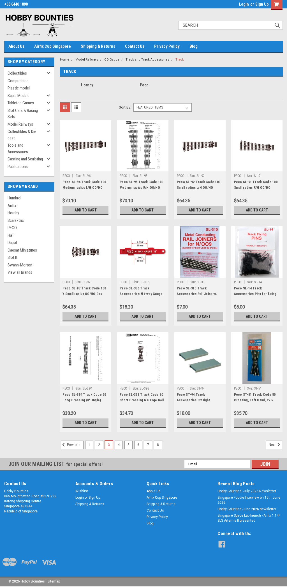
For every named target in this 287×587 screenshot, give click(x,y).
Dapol (12, 242)
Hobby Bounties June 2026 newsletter (246, 509)
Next (273, 445)
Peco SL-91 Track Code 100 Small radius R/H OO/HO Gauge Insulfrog (255, 187)
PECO (12, 227)
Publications (18, 166)
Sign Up (262, 4)
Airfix (12, 205)
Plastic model (19, 88)
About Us (16, 46)
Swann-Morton (20, 265)
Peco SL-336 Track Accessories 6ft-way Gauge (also (141, 293)
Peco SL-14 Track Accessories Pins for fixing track (255, 293)
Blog (193, 46)
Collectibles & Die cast (22, 135)
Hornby (13, 212)
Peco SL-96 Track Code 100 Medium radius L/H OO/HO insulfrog (84, 187)
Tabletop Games (21, 102)
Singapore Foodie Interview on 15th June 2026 (248, 500)
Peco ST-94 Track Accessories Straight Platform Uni (193, 400)
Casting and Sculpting (25, 159)
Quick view (85, 167)
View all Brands (20, 272)
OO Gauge (111, 59)
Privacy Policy (167, 46)
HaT (11, 235)
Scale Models (18, 95)
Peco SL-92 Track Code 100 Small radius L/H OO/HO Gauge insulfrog (198, 187)
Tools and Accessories (18, 148)
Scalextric (16, 220)
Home (64, 59)
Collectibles (17, 73)
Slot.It (12, 257)
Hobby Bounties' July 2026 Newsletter (246, 491)
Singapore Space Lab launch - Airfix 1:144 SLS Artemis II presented (249, 518)
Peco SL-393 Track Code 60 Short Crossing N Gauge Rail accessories (142, 400)
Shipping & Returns (98, 46)
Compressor (18, 80)
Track (179, 59)
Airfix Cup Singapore (52, 46)
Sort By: (125, 107)
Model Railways (20, 124)
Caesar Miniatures (22, 250)
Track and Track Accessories (147, 59)
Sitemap (53, 581)
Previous (73, 445)
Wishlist (81, 491)
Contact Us (134, 46)
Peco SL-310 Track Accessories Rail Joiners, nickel (197, 293)
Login (244, 4)
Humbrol (14, 198)
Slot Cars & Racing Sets (23, 113)
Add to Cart (86, 210)
